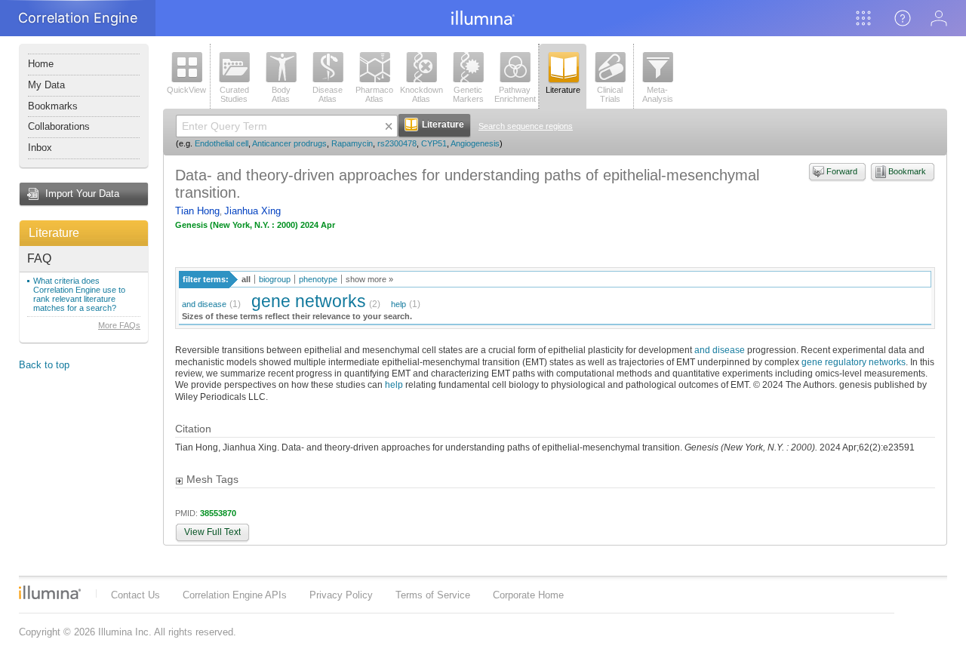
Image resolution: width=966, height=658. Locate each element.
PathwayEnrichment (515, 94)
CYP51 (434, 143)
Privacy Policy (341, 595)
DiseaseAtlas (327, 94)
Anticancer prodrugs (289, 143)
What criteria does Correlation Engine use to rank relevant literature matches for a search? (79, 294)
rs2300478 (397, 143)
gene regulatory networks (853, 362)
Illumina (50, 592)
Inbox (40, 147)
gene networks (308, 301)
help (398, 304)
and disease (204, 304)
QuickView (186, 89)
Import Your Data (82, 193)
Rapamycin (352, 143)
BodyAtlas (281, 94)
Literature (54, 232)
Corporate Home (528, 595)
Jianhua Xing (252, 211)
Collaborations (59, 126)
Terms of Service (432, 595)
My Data (46, 85)
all (246, 279)
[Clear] (388, 126)
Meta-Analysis (657, 94)
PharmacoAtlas (374, 94)
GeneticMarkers (468, 94)
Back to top (44, 365)
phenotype (318, 279)
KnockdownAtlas (421, 94)
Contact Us (135, 595)
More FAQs (119, 325)
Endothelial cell (221, 143)
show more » (369, 279)
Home (41, 63)
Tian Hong (197, 211)
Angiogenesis (475, 143)
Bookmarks (53, 106)
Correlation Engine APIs (235, 595)
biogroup (275, 279)
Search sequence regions (525, 126)
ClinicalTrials (610, 94)
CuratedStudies (234, 94)
